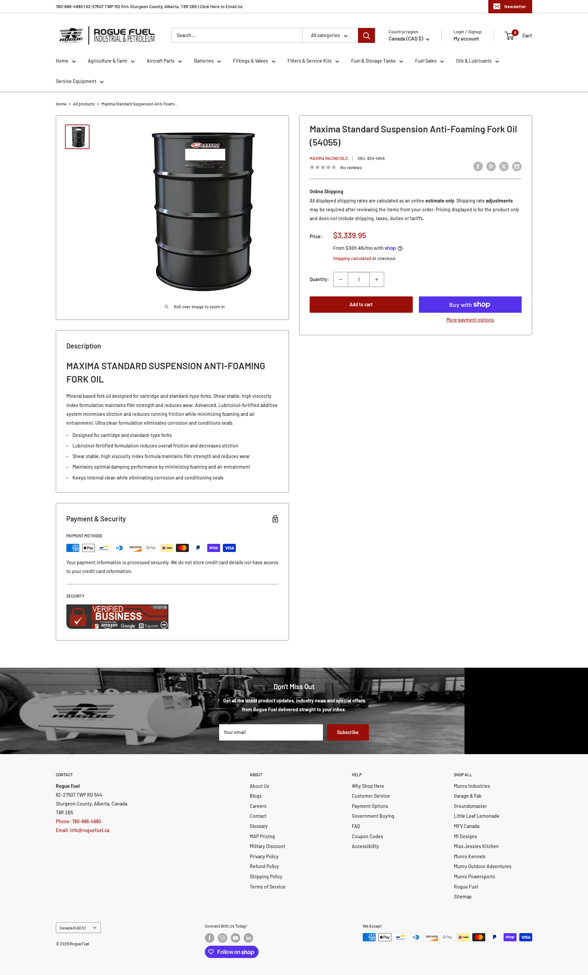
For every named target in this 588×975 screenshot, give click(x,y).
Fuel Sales (426, 61)
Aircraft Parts (161, 61)
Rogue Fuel (466, 887)
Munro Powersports (474, 876)
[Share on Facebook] (478, 166)
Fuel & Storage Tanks (373, 61)
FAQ (356, 826)
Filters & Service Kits (310, 61)
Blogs (256, 796)
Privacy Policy (264, 856)
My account (466, 38)
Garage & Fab (467, 796)
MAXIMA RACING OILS (329, 158)
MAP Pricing (262, 836)
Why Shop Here (368, 786)
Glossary (259, 826)
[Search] (366, 35)
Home (62, 61)
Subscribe (348, 732)
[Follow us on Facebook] (209, 938)
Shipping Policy (266, 876)
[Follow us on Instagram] (222, 938)
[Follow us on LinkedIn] (248, 938)
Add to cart (361, 304)
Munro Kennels (470, 856)
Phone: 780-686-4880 (78, 821)
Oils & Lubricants (474, 61)
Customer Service (371, 796)
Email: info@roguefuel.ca (82, 830)
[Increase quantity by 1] (377, 279)
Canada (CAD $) (72, 927)
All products (84, 103)
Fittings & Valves (250, 61)
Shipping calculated (352, 258)
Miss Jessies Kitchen (476, 846)
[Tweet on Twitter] (504, 166)
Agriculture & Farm (107, 61)
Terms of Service (267, 887)
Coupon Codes (367, 836)
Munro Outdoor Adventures (482, 866)
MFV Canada (466, 826)
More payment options (470, 320)
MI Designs (465, 836)
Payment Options (370, 806)
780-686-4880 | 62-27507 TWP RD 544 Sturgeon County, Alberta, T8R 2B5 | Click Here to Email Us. (150, 6)
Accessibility (365, 846)
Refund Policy (264, 866)
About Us (259, 786)
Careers (258, 806)
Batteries (204, 61)
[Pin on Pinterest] (491, 166)
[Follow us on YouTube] (235, 938)
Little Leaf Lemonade (477, 816)
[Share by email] (517, 166)
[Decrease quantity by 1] (340, 279)
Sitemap (463, 896)
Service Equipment (76, 81)
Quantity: (319, 279)
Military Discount (267, 846)
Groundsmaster (470, 806)
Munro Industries (472, 786)
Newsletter (515, 6)
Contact (258, 816)
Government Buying (373, 816)
